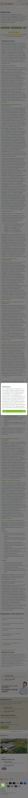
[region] (14, 399)
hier (21, 407)
